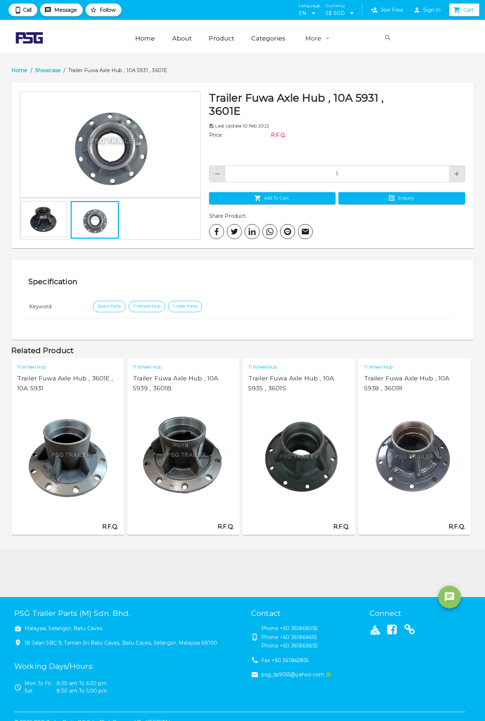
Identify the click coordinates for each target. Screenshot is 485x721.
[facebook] (216, 231)
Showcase (48, 70)
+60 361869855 (298, 646)
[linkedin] (252, 231)
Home (19, 70)
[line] (287, 231)
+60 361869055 (298, 628)
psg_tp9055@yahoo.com (292, 674)
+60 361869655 (298, 637)
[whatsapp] (269, 231)
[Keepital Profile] (375, 629)
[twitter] (234, 231)
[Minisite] (409, 630)
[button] (110, 144)
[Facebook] (392, 630)
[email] (305, 231)
